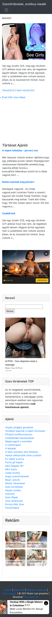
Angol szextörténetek (17, 476)
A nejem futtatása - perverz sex (20, 150)
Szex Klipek (11, 497)
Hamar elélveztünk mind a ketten (23, 455)
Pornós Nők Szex (14, 504)
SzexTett (10, 493)
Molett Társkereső (15, 483)
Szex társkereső (14, 500)
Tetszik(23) (8, 90)
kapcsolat (19, 589)
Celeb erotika (12, 472)
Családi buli (8, 213)
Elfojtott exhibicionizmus (18, 434)
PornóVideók (12, 507)
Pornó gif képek (14, 462)
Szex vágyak (9, 593)
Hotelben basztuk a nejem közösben (25, 430)
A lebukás (10, 448)
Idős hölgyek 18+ (14, 465)
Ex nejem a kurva (14, 458)
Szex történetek (14, 486)
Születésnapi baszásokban (19, 437)
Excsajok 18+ (32, 596)
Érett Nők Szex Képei (13, 97)
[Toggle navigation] (6, 10)
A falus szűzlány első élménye (21, 451)
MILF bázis (11, 469)
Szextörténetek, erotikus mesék (24, 4)
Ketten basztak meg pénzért (18, 181)
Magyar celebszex (37, 589)
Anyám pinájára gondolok (19, 427)
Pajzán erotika (13, 490)
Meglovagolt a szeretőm (18, 441)
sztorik (8, 589)
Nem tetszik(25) (26, 90)
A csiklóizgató (13, 444)
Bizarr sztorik (12, 479)
